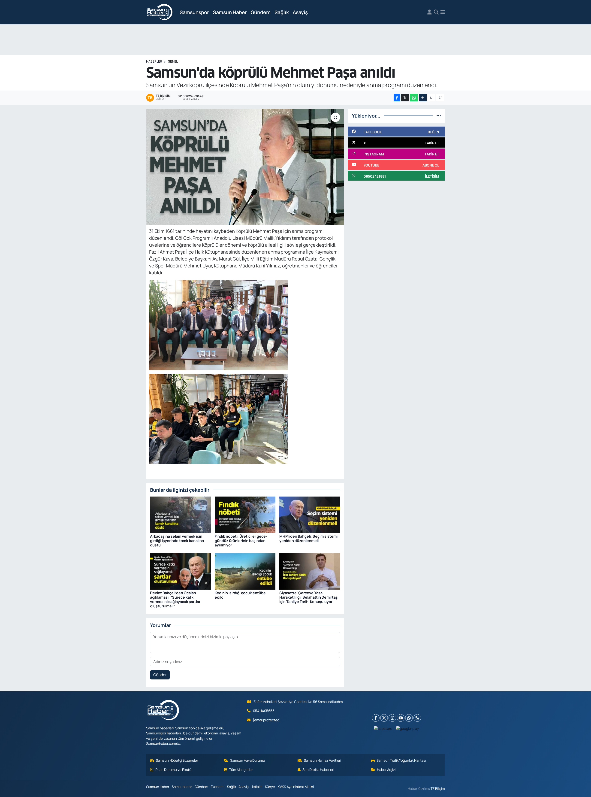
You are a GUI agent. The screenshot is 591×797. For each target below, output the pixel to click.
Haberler (154, 61)
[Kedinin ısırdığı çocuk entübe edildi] (245, 571)
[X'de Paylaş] (405, 97)
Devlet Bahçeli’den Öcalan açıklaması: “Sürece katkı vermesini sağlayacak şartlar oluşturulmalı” (175, 599)
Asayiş (300, 12)
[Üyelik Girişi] (429, 12)
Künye (270, 786)
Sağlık (281, 12)
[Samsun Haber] (160, 12)
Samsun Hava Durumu (247, 760)
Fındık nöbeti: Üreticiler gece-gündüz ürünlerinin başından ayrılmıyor (241, 541)
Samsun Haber (230, 12)
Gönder (160, 674)
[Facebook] (376, 718)
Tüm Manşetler (241, 769)
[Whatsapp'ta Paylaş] (414, 97)
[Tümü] (439, 115)
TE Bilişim (438, 788)
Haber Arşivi (386, 769)
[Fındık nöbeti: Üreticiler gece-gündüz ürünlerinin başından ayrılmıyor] (245, 514)
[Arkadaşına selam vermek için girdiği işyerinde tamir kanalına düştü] (180, 514)
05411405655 (263, 710)
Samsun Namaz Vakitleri (322, 760)
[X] (384, 718)
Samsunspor (194, 12)
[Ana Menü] (442, 12)
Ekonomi (217, 786)
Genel (173, 61)
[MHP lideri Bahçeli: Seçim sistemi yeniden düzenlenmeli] (309, 514)
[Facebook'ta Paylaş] (397, 97)
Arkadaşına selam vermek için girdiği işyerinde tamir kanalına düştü (177, 541)
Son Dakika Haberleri (318, 769)
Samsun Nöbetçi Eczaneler (177, 760)
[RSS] (417, 718)
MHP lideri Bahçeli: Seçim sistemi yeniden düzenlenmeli (308, 538)
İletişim (256, 786)
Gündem (261, 12)
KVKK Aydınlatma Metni (296, 786)
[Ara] (436, 12)
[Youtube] (400, 718)
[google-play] (407, 728)
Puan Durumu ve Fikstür (174, 769)
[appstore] (383, 728)
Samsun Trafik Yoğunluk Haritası (401, 760)
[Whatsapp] (409, 718)
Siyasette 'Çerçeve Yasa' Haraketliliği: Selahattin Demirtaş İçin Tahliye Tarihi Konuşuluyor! (308, 597)
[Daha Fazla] (423, 97)
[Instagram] (392, 718)
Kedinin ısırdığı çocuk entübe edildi (240, 595)
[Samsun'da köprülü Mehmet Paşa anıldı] (245, 167)
